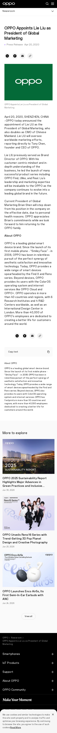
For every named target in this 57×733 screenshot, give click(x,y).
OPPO (5, 638)
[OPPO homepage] (9, 4)
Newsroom (16, 638)
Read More (15, 727)
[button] (52, 4)
